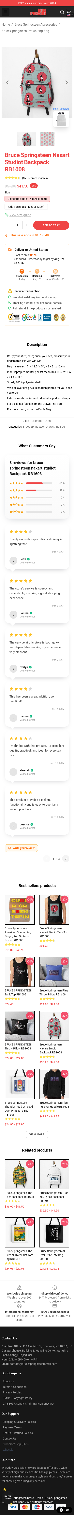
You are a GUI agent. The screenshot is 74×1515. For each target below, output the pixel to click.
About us (8, 1381)
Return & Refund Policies (18, 1433)
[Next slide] (66, 82)
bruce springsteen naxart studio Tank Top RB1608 (53, 932)
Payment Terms (12, 1427)
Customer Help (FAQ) (16, 1444)
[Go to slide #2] (47, 139)
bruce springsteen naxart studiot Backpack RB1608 (50, 1048)
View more (37, 1134)
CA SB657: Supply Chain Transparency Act (28, 1403)
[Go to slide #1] (26, 139)
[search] (62, 12)
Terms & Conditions (14, 1386)
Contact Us (9, 1438)
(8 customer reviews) (35, 178)
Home (6, 24)
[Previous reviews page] (46, 858)
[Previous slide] (8, 82)
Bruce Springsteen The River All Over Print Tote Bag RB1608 (19, 1255)
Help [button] (67, 1510)
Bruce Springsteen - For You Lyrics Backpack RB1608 (53, 1196)
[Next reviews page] (65, 858)
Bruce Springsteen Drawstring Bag (25, 31)
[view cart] (68, 12)
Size (7, 192)
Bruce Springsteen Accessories (35, 24)
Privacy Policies (12, 1392)
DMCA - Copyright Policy (17, 1398)
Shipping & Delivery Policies (19, 1421)
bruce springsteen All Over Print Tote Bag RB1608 (52, 1255)
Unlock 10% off (8, 1497)
